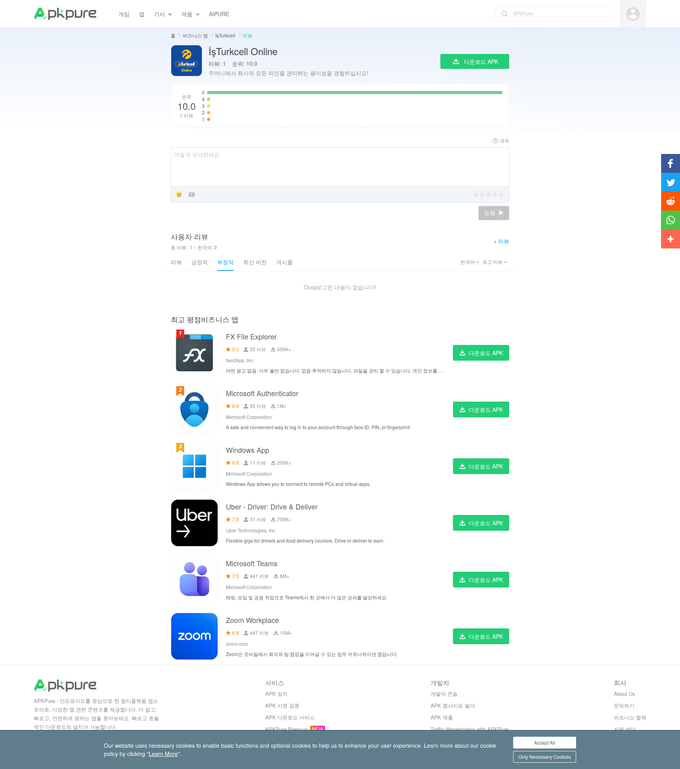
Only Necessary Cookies (544, 756)
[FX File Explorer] (194, 352)
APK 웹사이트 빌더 (453, 705)
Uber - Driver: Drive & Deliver (272, 506)
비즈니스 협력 (630, 717)
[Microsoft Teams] (194, 579)
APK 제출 (442, 717)
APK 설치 (276, 693)
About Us (624, 693)
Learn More (163, 754)
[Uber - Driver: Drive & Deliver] (194, 523)
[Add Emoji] (179, 195)
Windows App (247, 450)
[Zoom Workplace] (194, 636)
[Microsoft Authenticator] (194, 409)
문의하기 (624, 705)
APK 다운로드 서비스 (290, 717)
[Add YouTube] (191, 195)
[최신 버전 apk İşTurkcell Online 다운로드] (186, 61)
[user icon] (633, 14)
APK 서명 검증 (282, 705)
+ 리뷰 (501, 241)
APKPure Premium (287, 729)
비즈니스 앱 (196, 35)
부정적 (225, 262)
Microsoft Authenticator (262, 393)
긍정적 (199, 262)
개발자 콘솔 (444, 693)
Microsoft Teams (251, 563)
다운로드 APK (486, 353)
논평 (490, 212)
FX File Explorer (251, 336)
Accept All (544, 742)
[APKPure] (65, 13)
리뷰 (176, 262)
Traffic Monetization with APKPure (469, 729)
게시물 (284, 262)
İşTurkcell (226, 35)
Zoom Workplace (252, 620)
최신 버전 (255, 262)
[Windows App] (194, 466)
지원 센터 (625, 729)
